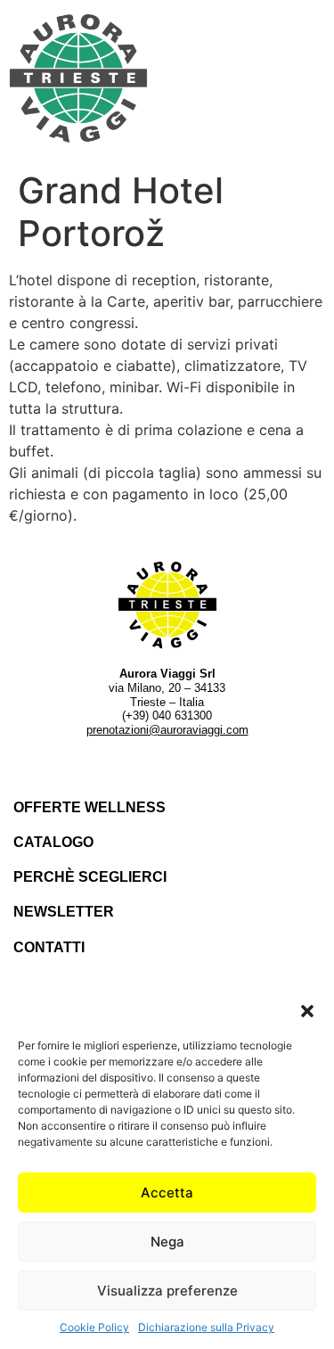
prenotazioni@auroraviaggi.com (167, 729)
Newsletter (63, 911)
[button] (307, 1011)
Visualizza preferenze (167, 1290)
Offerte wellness (89, 807)
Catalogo (53, 842)
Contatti (49, 947)
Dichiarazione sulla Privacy (206, 1327)
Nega (167, 1241)
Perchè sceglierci (90, 876)
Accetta (167, 1192)
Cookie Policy (94, 1327)
